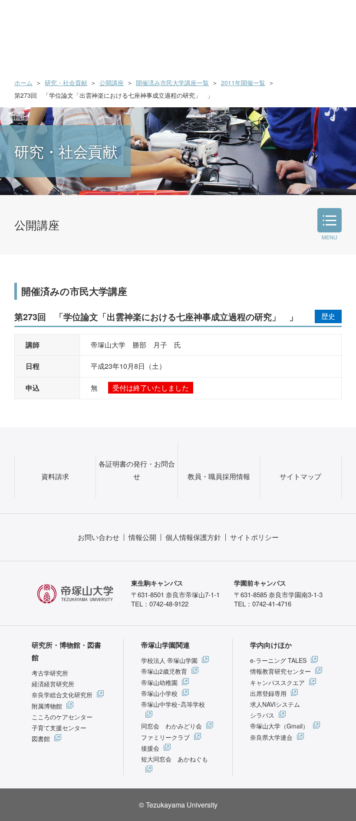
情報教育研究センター (280, 671)
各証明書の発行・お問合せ (137, 470)
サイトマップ (300, 476)
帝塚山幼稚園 (159, 682)
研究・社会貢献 (66, 82)
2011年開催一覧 (243, 82)
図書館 (41, 738)
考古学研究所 (50, 673)
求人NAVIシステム (275, 704)
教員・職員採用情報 (219, 476)
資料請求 (55, 476)
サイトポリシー (254, 537)
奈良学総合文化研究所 (62, 694)
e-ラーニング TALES (278, 660)
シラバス (262, 715)
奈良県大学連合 (271, 737)
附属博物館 (47, 706)
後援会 (150, 748)
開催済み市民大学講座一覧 (172, 82)
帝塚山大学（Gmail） (279, 726)
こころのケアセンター (62, 716)
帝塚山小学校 (159, 693)
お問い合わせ (98, 537)
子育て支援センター (59, 727)
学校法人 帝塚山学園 (169, 660)
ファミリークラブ (165, 737)
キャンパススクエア (277, 682)
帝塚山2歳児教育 (164, 671)
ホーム (23, 82)
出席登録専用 (268, 693)
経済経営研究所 (53, 683)
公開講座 (111, 82)
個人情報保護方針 (193, 537)
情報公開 (142, 537)
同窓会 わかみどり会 (171, 726)
